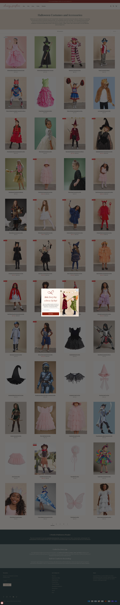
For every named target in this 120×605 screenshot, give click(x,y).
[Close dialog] (77, 290)
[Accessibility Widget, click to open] (2, 603)
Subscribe (50, 313)
